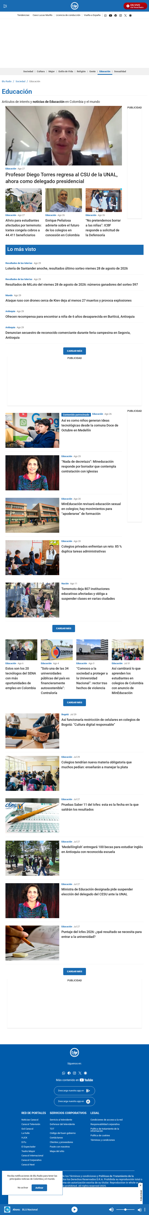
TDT (52, 1129)
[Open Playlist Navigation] (144, 1209)
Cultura (41, 71)
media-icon (74, 1209)
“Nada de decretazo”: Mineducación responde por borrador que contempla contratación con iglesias (88, 466)
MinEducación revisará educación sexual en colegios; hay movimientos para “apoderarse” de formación (91, 509)
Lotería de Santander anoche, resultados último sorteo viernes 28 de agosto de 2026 (66, 268)
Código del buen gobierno (63, 1133)
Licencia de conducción (68, 15)
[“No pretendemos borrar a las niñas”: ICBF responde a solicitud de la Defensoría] (104, 200)
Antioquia (10, 311)
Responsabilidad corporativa (105, 1124)
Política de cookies (100, 1135)
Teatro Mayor (28, 1151)
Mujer (52, 71)
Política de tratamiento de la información (104, 1130)
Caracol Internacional (32, 1156)
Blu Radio (6, 81)
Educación (104, 71)
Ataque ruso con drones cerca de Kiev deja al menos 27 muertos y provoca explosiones (68, 300)
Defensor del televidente (62, 1124)
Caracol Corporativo (31, 1160)
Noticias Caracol (29, 1120)
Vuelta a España (92, 15)
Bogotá (65, 714)
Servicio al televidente (61, 1120)
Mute (111, 1209)
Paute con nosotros (60, 1147)
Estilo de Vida (66, 71)
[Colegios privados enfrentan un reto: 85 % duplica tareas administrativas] (32, 557)
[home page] (74, 6)
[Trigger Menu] (5, 6)
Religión (81, 71)
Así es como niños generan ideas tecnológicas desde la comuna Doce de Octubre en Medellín (89, 425)
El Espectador (28, 1147)
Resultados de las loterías (18, 263)
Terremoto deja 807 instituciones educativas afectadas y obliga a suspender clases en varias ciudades (88, 593)
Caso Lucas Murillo (42, 15)
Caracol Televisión (30, 1124)
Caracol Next (28, 1165)
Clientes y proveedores (61, 1142)
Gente (92, 71)
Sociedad (28, 71)
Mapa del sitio (57, 1151)
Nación (65, 583)
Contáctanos (56, 1138)
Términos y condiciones (102, 1140)
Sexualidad (120, 71)
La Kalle (25, 1133)
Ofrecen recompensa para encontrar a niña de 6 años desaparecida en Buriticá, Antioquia (70, 316)
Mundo (9, 295)
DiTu (23, 1142)
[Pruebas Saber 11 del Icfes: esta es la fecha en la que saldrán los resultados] (32, 815)
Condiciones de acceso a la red (106, 1120)
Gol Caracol (27, 1129)
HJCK (24, 1138)
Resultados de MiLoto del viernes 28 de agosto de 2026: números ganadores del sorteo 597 (71, 284)
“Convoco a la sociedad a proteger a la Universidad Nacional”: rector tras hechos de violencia (92, 678)
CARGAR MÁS (74, 351)
